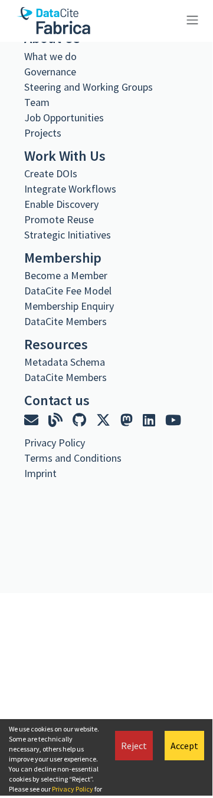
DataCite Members (65, 321)
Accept (184, 745)
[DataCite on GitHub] (81, 420)
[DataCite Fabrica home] (53, 20)
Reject (134, 745)
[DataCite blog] (56, 420)
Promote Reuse (59, 219)
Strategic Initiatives (67, 234)
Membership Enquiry (69, 306)
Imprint (40, 473)
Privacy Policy (72, 788)
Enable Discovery (61, 204)
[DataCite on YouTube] (173, 420)
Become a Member (65, 275)
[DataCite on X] (104, 420)
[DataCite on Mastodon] (128, 420)
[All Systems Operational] (28, 495)
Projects (42, 133)
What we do (50, 56)
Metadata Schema (64, 362)
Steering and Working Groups (88, 87)
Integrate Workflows (70, 189)
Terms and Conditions (73, 458)
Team (37, 102)
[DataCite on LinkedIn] (150, 420)
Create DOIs (50, 173)
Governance (50, 71)
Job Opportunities (64, 117)
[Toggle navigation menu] (191, 19)
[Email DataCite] (32, 420)
